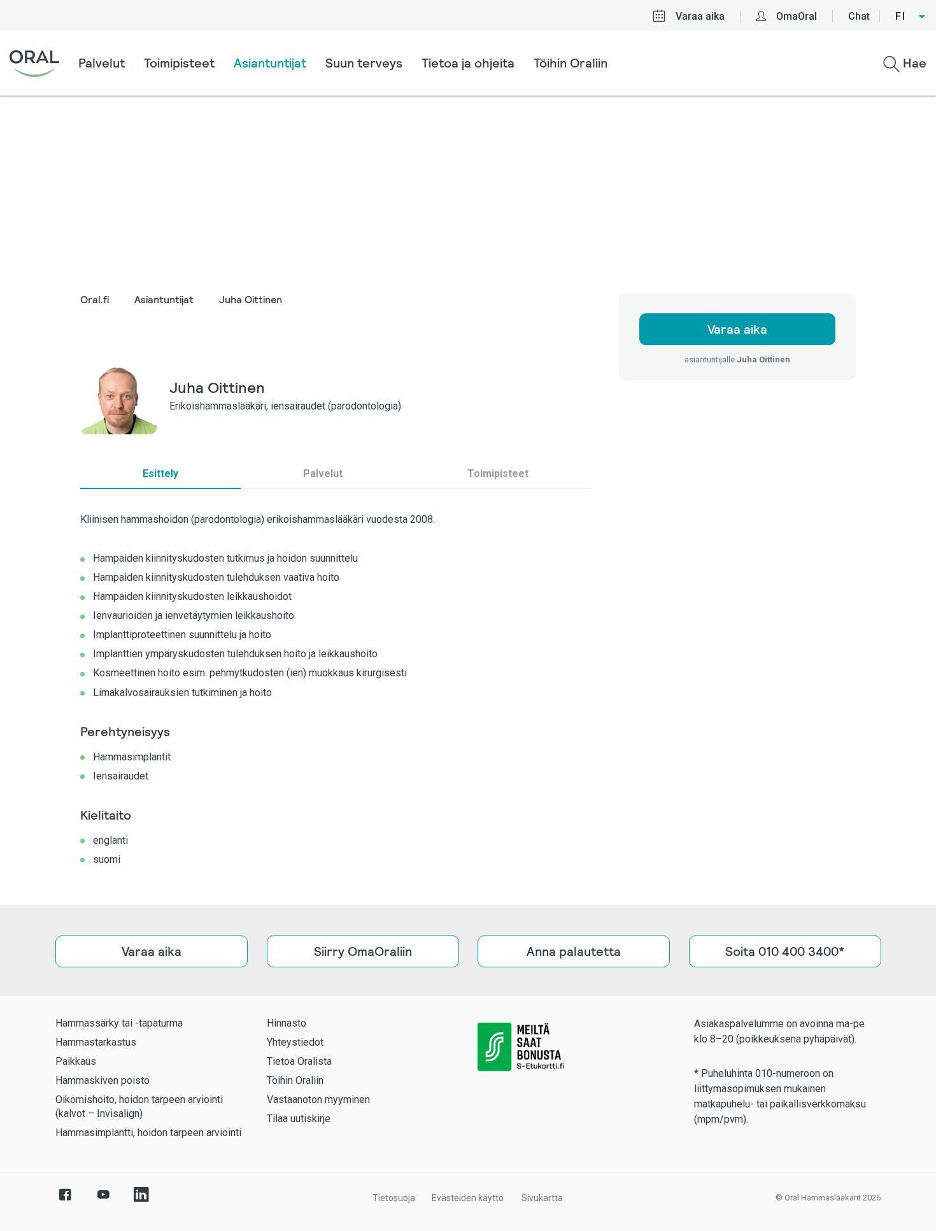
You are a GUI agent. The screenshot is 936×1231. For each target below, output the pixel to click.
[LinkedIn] (141, 1201)
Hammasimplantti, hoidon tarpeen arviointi (148, 1133)
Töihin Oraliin (570, 63)
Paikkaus (75, 1061)
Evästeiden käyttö (468, 1198)
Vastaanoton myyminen (318, 1099)
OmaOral (796, 16)
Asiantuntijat (270, 63)
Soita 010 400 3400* (784, 951)
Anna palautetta (574, 951)
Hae (913, 63)
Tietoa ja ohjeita (468, 63)
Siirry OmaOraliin (362, 951)
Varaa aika (700, 16)
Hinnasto (286, 1023)
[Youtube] (103, 1201)
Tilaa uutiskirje (298, 1119)
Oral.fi (94, 299)
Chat (859, 16)
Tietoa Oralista (299, 1061)
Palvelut (101, 63)
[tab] (160, 474)
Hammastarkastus (95, 1042)
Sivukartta (542, 1198)
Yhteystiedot (295, 1042)
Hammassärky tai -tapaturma (119, 1023)
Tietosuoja (393, 1198)
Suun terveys (363, 63)
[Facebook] (64, 1201)
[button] (910, 16)
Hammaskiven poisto (102, 1080)
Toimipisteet (179, 63)
